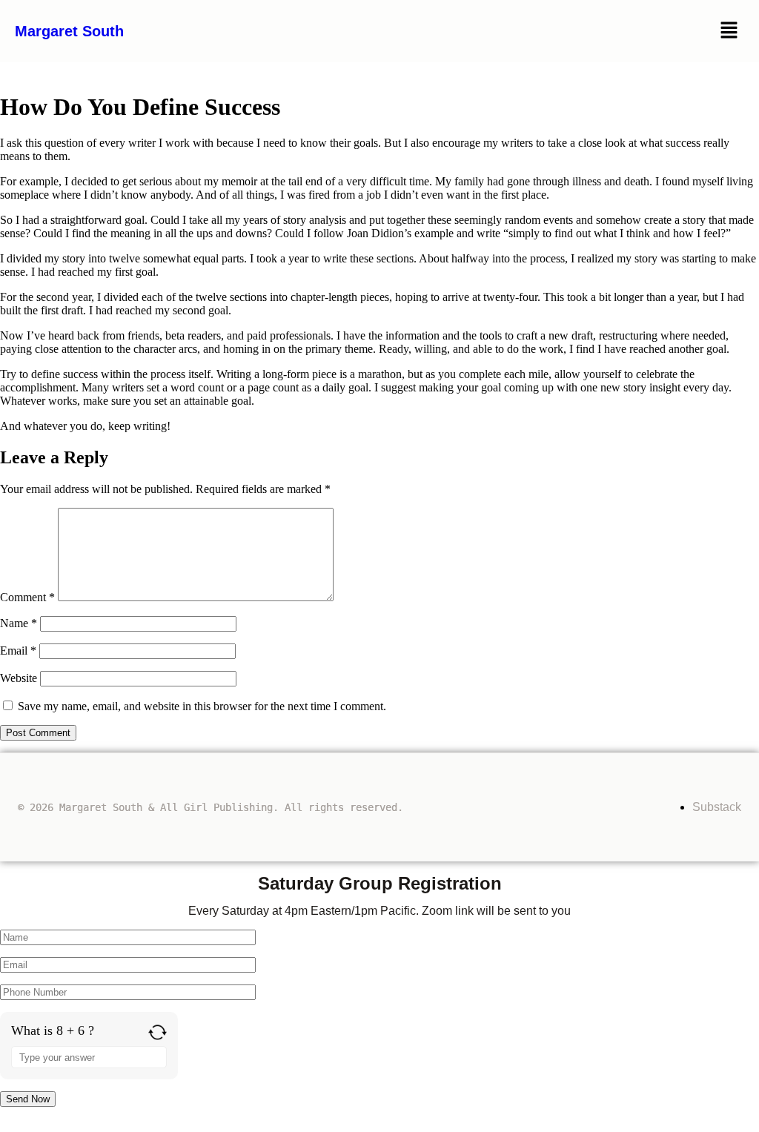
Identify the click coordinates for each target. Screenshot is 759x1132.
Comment (27, 597)
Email (18, 650)
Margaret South (69, 31)
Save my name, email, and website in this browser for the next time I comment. (202, 706)
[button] (729, 31)
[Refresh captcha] (157, 1032)
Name (18, 623)
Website (18, 678)
